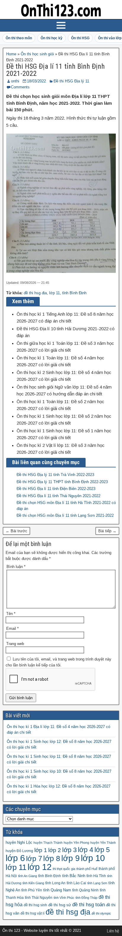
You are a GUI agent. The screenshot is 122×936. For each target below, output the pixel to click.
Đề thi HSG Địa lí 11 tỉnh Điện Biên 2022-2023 (56, 488)
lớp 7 (34, 858)
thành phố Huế (86, 869)
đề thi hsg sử (59, 905)
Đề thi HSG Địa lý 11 (71, 81)
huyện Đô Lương (19, 851)
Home (11, 54)
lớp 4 (85, 850)
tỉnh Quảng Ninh (85, 890)
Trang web (15, 643)
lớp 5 (102, 850)
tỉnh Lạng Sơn (97, 883)
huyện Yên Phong (76, 842)
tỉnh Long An (55, 883)
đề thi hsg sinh (35, 905)
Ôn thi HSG (80, 38)
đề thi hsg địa (35, 293)
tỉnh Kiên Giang (33, 883)
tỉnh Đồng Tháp (86, 897)
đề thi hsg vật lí (32, 913)
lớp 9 (70, 858)
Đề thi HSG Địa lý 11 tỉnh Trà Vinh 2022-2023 (55, 474)
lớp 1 (40, 850)
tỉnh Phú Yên (31, 890)
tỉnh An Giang (27, 876)
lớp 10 (93, 858)
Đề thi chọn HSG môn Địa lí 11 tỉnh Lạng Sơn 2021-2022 (65, 515)
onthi (15, 81)
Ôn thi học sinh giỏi (37, 54)
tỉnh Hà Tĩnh (96, 876)
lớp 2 (54, 850)
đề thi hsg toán (88, 904)
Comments (20, 87)
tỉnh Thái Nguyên (38, 897)
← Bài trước (16, 531)
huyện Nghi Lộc (19, 842)
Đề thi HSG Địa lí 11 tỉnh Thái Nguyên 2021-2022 (58, 496)
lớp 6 (15, 858)
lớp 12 (40, 867)
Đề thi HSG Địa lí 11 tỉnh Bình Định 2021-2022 (55, 70)
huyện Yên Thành (103, 842)
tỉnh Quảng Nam (57, 890)
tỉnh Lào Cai (76, 883)
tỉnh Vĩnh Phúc (64, 897)
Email (12, 628)
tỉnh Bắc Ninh (73, 876)
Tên (10, 613)
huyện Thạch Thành (47, 842)
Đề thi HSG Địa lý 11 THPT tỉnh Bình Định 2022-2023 (62, 482)
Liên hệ (113, 931)
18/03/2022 (36, 81)
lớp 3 (69, 850)
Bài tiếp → (107, 531)
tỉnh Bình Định (74, 293)
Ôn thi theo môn (19, 38)
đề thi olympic (101, 913)
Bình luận (16, 566)
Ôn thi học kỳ (51, 38)
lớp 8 (51, 858)
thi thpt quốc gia (64, 869)
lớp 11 (54, 293)
